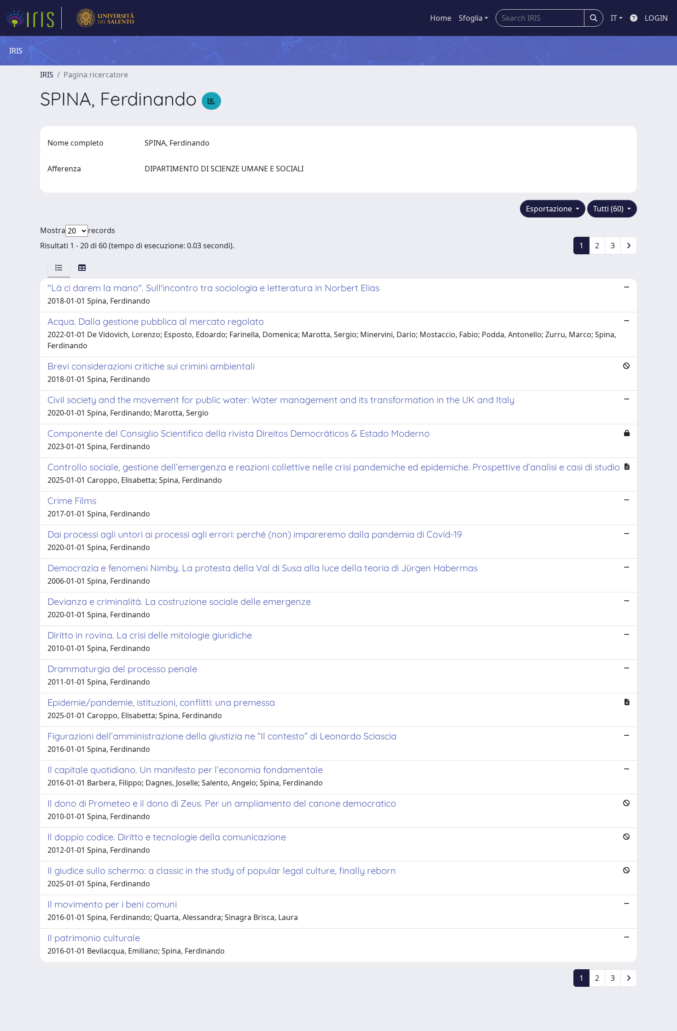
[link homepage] (34, 18)
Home (440, 18)
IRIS (46, 75)
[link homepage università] (105, 18)
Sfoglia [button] (471, 18)
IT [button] (614, 18)
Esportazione (550, 209)
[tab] (58, 267)
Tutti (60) (609, 209)
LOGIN (656, 18)
